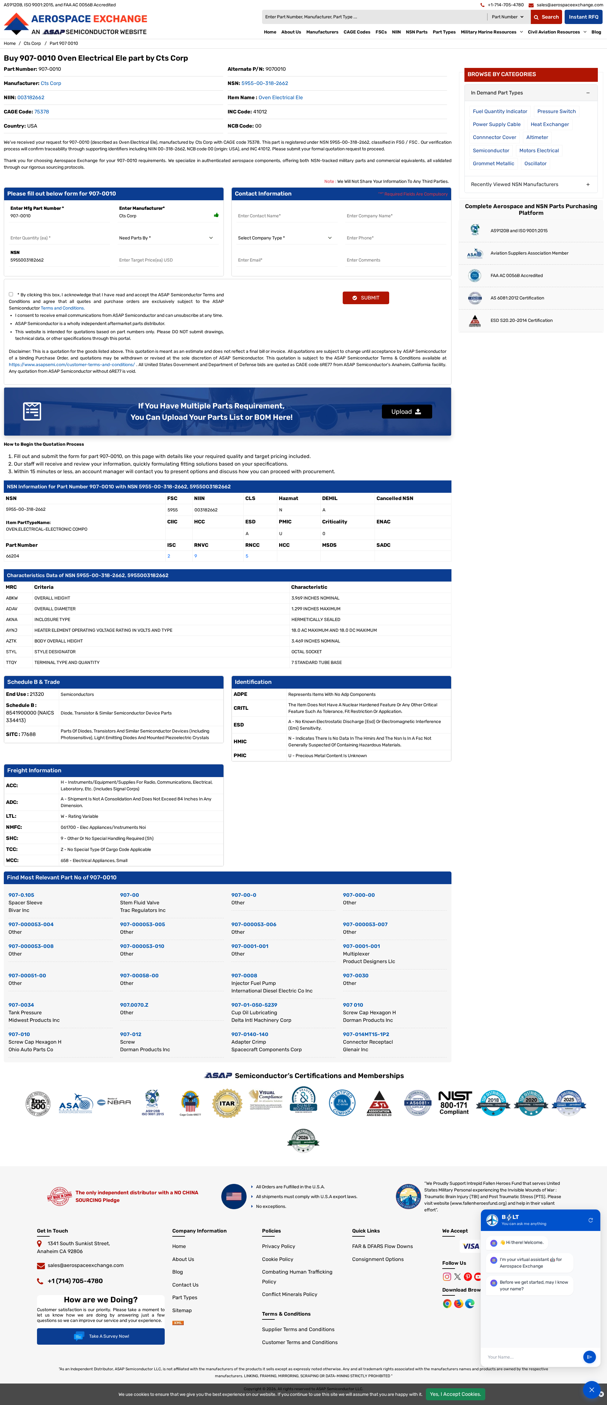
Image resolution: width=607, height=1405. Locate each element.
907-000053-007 (365, 924)
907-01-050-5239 (254, 1005)
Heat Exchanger (550, 124)
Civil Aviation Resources (554, 32)
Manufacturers (322, 32)
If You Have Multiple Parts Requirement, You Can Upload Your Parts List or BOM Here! (212, 411)
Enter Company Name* (370, 208)
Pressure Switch (556, 111)
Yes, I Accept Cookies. (455, 1394)
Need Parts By (133, 230)
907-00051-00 (27, 976)
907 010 (353, 1005)
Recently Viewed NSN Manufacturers (514, 184)
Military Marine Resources (489, 32)
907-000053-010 (142, 946)
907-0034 (21, 1005)
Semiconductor (491, 151)
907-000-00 (359, 895)
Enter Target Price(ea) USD (146, 252)
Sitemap (182, 1310)
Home (270, 32)
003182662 (30, 97)
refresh (591, 1220)
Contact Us (185, 1285)
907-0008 (244, 976)
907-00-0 (243, 895)
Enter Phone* (359, 230)
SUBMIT (369, 298)
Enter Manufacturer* (142, 208)
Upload (403, 411)
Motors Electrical (539, 151)
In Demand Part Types (497, 93)
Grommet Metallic (493, 163)
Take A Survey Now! (109, 1336)
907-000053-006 (253, 924)
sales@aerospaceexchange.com (86, 1265)
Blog (596, 32)
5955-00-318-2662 (265, 83)
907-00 (129, 895)
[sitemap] (178, 1323)
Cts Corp (32, 43)
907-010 (19, 1034)
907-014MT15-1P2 (366, 1034)
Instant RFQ (583, 17)
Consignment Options (378, 1259)
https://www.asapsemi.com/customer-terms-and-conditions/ (72, 364)
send (589, 1357)
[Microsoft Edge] (470, 1303)
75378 (41, 112)
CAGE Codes (357, 32)
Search (550, 17)
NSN (15, 252)
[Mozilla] (459, 1303)
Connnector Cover (494, 137)
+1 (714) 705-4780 (75, 1281)
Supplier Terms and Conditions (298, 1329)
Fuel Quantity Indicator (500, 111)
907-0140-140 (249, 1034)
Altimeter (537, 137)
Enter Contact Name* (259, 208)
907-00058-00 (139, 976)
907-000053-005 (142, 924)
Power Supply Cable (497, 124)
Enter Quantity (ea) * (31, 230)
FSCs (381, 32)
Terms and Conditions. (63, 308)
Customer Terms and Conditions (300, 1342)
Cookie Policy (277, 1259)
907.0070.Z (134, 1005)
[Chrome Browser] (448, 1303)
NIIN (396, 32)
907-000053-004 (31, 924)
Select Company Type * (261, 230)
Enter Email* (250, 252)
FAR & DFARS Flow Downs (382, 1246)
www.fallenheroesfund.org (478, 1203)
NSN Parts (417, 32)
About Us (291, 32)
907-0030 (356, 976)
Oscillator (535, 163)
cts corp (51, 83)
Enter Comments (364, 252)
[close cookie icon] (601, 1394)
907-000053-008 (31, 946)
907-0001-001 (249, 946)
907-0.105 (21, 895)
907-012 (130, 1034)
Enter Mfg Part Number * (37, 208)
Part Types (444, 32)
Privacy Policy (278, 1246)
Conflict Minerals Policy (289, 1294)
